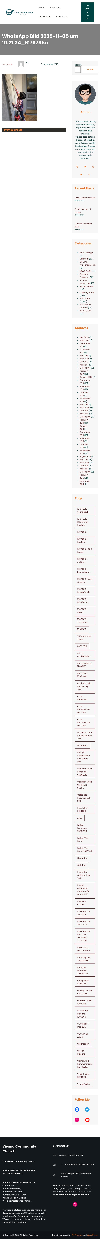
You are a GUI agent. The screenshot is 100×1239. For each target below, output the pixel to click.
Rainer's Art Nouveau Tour (83, 949)
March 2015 (85, 471)
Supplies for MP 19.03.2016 (84, 1002)
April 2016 (84, 413)
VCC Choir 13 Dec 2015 (83, 1025)
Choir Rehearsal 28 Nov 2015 (83, 722)
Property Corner (81, 903)
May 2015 (84, 465)
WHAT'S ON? (85, 310)
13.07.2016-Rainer (82, 611)
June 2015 (84, 462)
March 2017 (85, 367)
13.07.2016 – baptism (82, 540)
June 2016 (84, 407)
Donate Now (87, 12)
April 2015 (84, 468)
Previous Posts (13, 130)
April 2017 (84, 364)
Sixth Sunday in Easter (85, 197)
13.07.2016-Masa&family (83, 591)
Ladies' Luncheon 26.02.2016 (82, 828)
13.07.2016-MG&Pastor (82, 601)
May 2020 (84, 337)
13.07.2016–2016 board (84, 550)
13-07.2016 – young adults (83, 510)
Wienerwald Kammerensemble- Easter (84, 1063)
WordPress (92, 1235)
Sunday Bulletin (87, 286)
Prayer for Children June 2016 (83, 875)
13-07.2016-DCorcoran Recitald (82, 522)
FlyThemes (77, 1235)
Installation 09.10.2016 (82, 809)
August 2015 (85, 456)
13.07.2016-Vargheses (82, 621)
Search (78, 64)
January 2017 (86, 377)
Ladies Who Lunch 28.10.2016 (84, 850)
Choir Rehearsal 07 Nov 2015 (83, 709)
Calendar (84, 258)
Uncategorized (87, 292)
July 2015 (84, 459)
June (79, 818)
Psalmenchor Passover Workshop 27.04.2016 (83, 936)
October (81, 865)
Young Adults (83, 1084)
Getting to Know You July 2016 (84, 798)
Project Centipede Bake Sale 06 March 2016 (83, 890)
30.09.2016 (82, 646)
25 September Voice (84, 638)
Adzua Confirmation (83, 655)
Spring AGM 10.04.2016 (83, 982)
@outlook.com (87, 1164)
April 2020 (84, 340)
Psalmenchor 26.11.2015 (83, 913)
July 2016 (84, 404)
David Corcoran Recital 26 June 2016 (84, 735)
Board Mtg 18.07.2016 (82, 675)
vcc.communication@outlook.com (71, 1194)
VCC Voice (7, 64)
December (82, 745)
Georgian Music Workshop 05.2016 (84, 784)
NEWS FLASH (85, 271)
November (82, 858)
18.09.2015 (81, 629)
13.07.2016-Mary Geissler (84, 581)
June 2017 (84, 358)
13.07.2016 (81, 532)
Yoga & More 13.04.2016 (83, 1075)
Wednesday (83, 1043)
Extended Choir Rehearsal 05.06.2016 (84, 771)
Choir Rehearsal (82, 698)
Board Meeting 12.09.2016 (84, 665)
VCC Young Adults (82, 1035)
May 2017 (84, 361)
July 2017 (84, 355)
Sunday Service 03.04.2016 (84, 992)
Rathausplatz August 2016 (83, 959)
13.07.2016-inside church (83, 571)
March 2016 (85, 416)
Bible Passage (86, 252)
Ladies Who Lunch (82, 840)
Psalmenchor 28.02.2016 (83, 923)
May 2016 (84, 410)
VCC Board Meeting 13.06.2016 (82, 1013)
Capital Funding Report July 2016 (84, 686)
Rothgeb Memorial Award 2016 (82, 970)
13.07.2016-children (82, 560)
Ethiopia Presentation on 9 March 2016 (83, 757)
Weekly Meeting (81, 1052)
